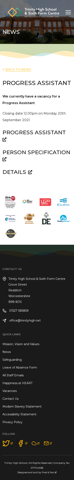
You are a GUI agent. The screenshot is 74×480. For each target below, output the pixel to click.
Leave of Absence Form (19, 367)
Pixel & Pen (48, 472)
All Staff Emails (13, 375)
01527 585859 (18, 310)
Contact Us (10, 399)
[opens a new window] (7, 443)
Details (14, 172)
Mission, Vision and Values (20, 344)
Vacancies (9, 391)
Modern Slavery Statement (22, 406)
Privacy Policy (12, 422)
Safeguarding (12, 360)
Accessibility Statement (19, 414)
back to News (18, 69)
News (6, 352)
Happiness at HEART (17, 383)
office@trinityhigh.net (24, 320)
